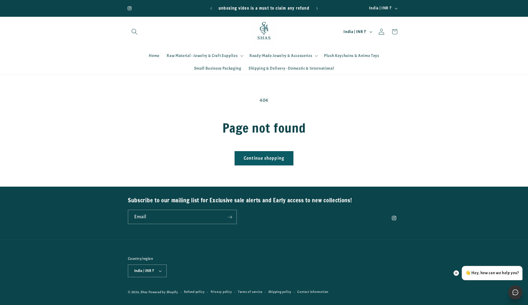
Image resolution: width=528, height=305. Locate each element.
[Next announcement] (317, 8)
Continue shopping (264, 158)
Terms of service (250, 292)
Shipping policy (280, 292)
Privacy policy (221, 292)
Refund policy (194, 292)
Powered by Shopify (163, 292)
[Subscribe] (230, 217)
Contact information (312, 292)
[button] (134, 31)
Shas (144, 292)
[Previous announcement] (211, 8)
